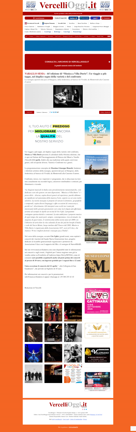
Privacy (85, 419)
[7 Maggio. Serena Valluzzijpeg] (73, 312)
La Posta (86, 36)
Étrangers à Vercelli (67, 36)
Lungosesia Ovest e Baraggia (101, 26)
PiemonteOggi (77, 31)
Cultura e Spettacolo (41, 36)
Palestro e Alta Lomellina (90, 29)
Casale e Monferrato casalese (33, 31)
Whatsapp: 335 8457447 (96, 414)
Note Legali (66, 419)
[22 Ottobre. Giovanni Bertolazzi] (53, 353)
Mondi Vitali (100, 36)
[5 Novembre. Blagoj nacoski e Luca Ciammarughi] (53, 312)
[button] (108, 36)
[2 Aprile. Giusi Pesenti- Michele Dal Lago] (33, 312)
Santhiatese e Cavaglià (43, 26)
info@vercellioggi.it (57, 419)
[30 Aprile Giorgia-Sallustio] (73, 353)
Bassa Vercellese (82, 23)
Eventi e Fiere (78, 36)
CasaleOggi (47, 31)
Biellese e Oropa (94, 23)
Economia (50, 36)
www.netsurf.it (73, 427)
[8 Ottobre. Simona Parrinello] (33, 332)
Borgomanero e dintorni (62, 29)
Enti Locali (58, 36)
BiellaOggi (57, 31)
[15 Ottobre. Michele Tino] (73, 332)
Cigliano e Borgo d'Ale (31, 29)
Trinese (69, 26)
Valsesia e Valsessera (46, 29)
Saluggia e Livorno (58, 26)
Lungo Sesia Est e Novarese (82, 26)
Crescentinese (76, 29)
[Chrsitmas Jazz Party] (53, 373)
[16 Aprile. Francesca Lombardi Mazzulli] (33, 353)
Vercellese (72, 23)
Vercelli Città (62, 23)
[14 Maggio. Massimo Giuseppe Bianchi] (53, 332)
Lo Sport (93, 36)
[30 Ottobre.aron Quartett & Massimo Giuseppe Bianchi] (33, 373)
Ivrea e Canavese (29, 26)
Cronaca (31, 36)
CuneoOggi (66, 31)
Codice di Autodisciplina (76, 419)
